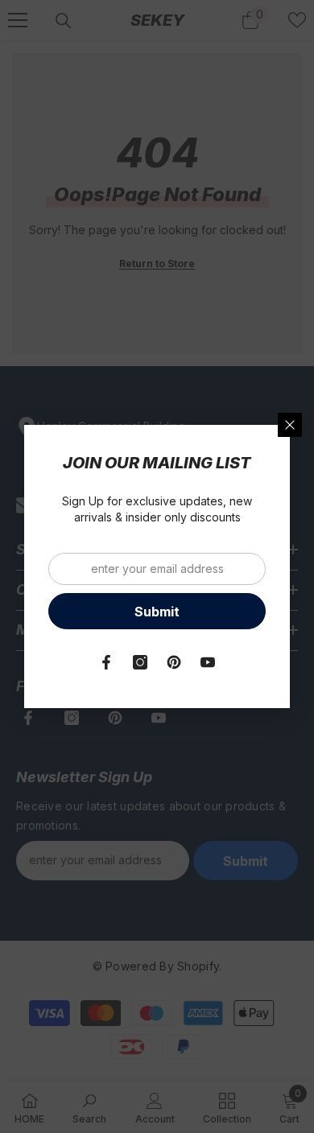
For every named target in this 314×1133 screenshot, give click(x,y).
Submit (157, 612)
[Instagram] (140, 662)
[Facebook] (106, 662)
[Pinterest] (174, 662)
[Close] (290, 425)
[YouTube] (208, 662)
